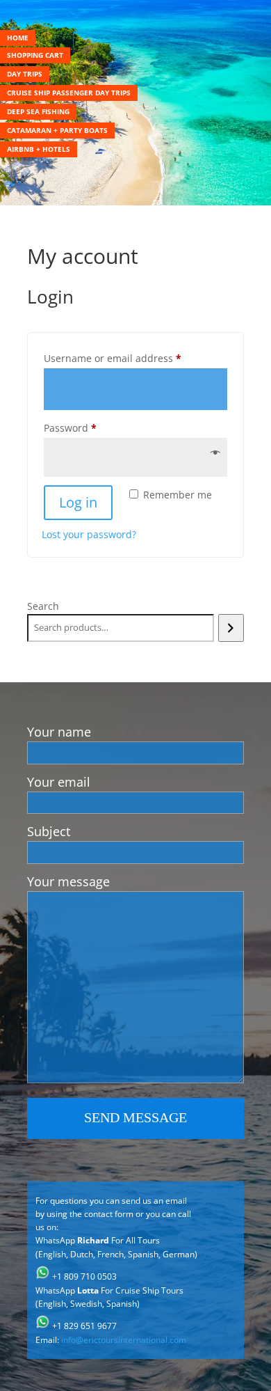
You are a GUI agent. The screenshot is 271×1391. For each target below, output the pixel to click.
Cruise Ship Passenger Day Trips (69, 92)
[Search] (231, 628)
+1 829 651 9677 (84, 1326)
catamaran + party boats (57, 130)
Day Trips (24, 74)
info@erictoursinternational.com (123, 1340)
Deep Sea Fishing (38, 111)
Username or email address (134, 358)
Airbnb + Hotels (38, 149)
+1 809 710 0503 (84, 1276)
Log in (78, 502)
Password (91, 427)
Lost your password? (89, 534)
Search (43, 606)
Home (17, 37)
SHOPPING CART (35, 55)
